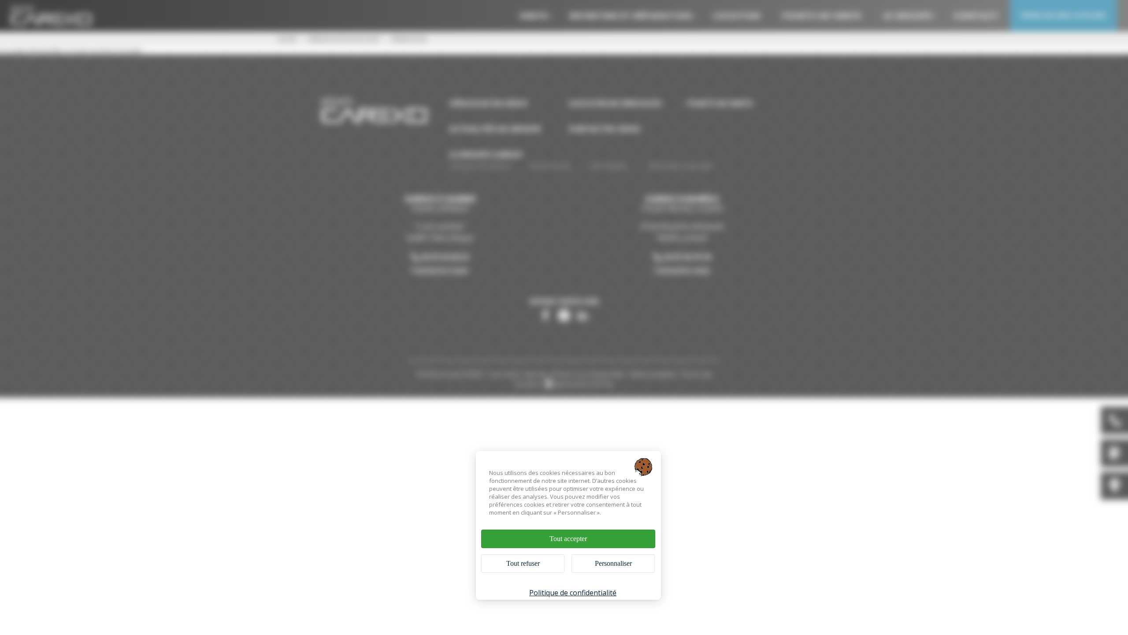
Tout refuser (523, 563)
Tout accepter (568, 538)
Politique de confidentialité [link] (572, 593)
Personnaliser (613, 563)
